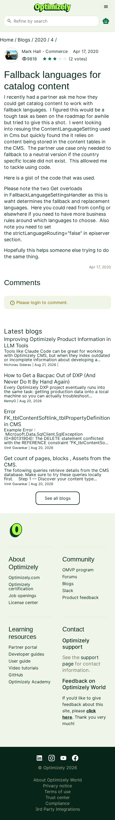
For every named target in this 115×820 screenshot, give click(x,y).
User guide (19, 661)
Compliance (57, 803)
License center (23, 602)
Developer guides (26, 654)
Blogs (24, 40)
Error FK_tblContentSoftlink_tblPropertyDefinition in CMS (57, 417)
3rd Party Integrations (57, 809)
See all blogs (58, 498)
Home (6, 40)
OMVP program (78, 569)
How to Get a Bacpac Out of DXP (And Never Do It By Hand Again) (49, 378)
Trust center (57, 797)
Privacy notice (57, 785)
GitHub (16, 674)
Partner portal (23, 647)
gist (29, 178)
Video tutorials (23, 668)
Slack (67, 590)
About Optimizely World (57, 779)
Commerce (56, 51)
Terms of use (57, 791)
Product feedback (80, 597)
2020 (40, 40)
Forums (69, 576)
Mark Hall (31, 51)
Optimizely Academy (30, 681)
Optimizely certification (21, 586)
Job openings (22, 595)
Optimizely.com (24, 577)
